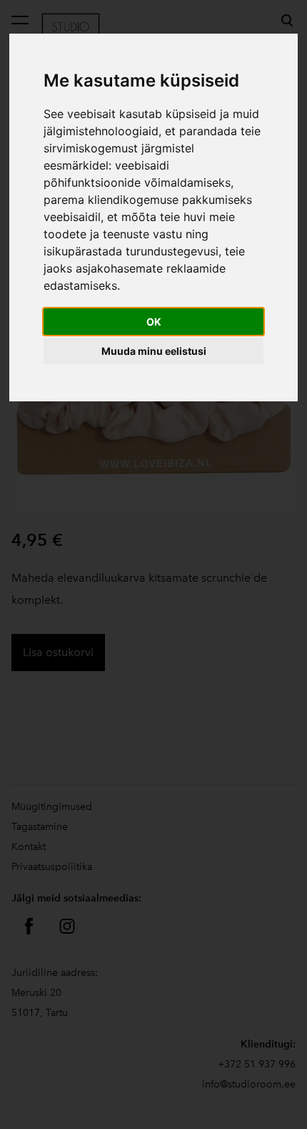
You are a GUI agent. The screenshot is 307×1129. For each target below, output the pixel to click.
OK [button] (153, 322)
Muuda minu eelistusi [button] (153, 351)
